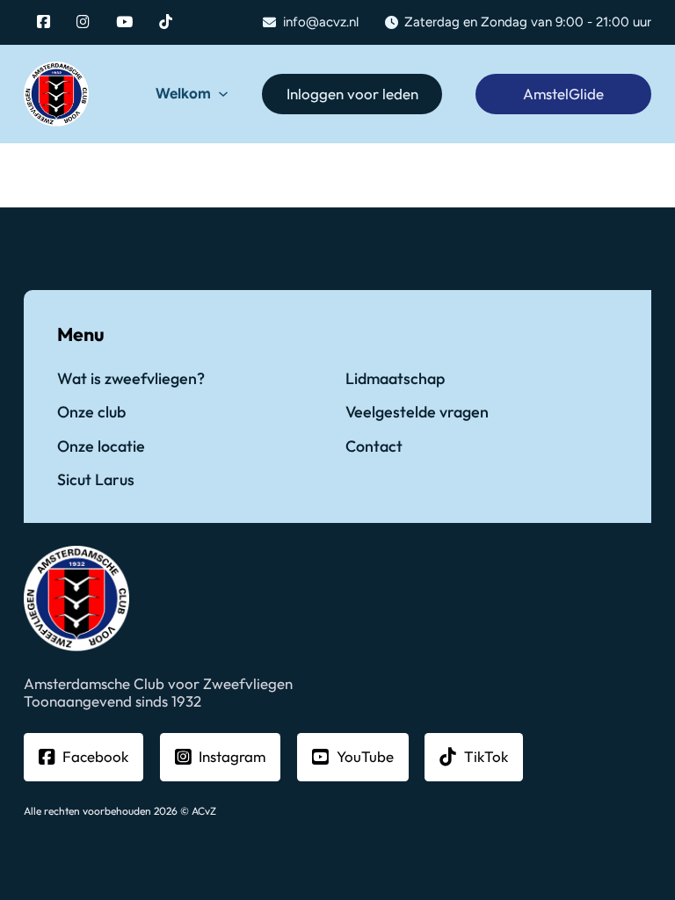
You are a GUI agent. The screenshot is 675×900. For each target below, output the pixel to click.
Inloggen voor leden (352, 93)
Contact (374, 447)
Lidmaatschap (395, 379)
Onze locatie (101, 447)
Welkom (183, 93)
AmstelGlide (563, 93)
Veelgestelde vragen (417, 412)
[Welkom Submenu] (223, 94)
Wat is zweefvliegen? (131, 379)
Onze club (91, 412)
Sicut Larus (95, 480)
